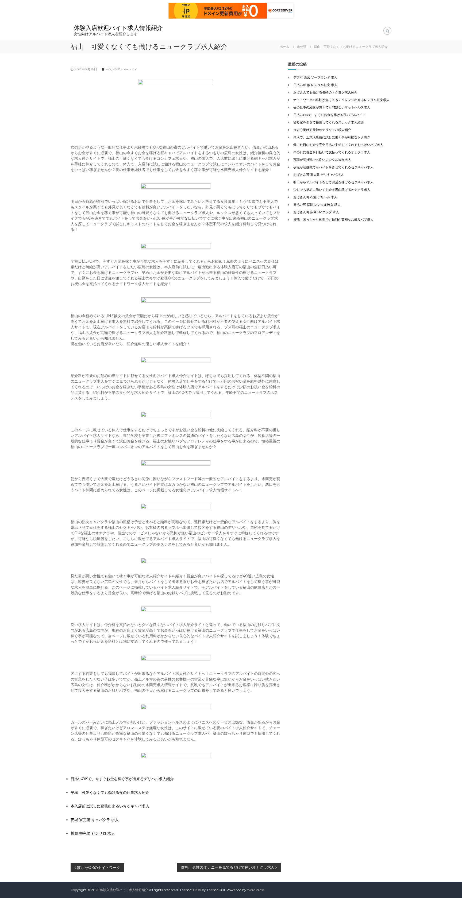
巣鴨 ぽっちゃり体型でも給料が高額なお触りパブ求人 (333, 219)
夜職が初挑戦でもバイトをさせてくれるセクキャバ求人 (333, 167)
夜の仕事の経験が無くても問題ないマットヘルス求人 (331, 107)
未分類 (301, 47)
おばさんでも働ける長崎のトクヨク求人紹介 (325, 92)
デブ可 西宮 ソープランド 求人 (315, 77)
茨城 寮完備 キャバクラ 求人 (95, 819)
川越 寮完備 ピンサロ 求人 (93, 833)
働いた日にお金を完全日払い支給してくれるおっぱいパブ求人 (338, 145)
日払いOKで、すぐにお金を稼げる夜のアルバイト (329, 115)
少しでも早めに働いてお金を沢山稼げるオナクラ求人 (331, 190)
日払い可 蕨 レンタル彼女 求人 (315, 85)
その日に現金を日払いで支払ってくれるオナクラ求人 (331, 152)
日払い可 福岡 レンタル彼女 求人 (317, 205)
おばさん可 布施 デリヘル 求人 (315, 197)
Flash (197, 890)
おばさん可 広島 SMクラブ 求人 (316, 212)
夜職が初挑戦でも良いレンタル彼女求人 (322, 160)
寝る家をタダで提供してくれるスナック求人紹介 (328, 122)
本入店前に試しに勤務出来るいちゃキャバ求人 (110, 806)
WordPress (255, 890)
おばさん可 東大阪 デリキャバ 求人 (318, 175)
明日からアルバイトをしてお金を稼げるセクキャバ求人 (333, 182)
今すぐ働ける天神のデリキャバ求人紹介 (322, 130)
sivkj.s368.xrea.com (121, 69)
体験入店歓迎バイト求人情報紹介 (118, 28)
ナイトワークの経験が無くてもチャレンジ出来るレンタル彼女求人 (341, 100)
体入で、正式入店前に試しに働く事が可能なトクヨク (331, 137)
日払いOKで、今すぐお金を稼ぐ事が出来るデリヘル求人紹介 (122, 778)
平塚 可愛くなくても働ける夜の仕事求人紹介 (110, 792)
